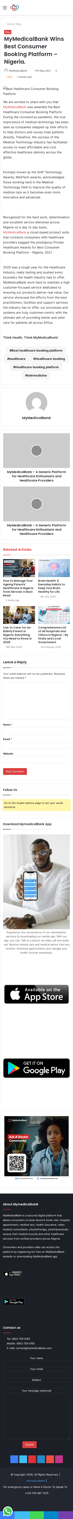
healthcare (17, 359)
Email (7, 739)
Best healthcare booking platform (36, 350)
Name (7, 724)
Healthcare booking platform (37, 367)
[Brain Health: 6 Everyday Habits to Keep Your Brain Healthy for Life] (54, 568)
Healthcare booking (50, 359)
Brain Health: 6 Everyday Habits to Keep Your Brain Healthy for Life (51, 586)
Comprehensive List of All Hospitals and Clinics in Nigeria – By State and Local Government (53, 635)
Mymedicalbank (36, 1480)
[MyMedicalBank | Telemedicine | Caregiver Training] (14, 7)
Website (8, 753)
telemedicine (37, 375)
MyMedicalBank (18, 70)
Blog (19, 24)
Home (10, 24)
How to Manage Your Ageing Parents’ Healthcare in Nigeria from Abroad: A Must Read (18, 588)
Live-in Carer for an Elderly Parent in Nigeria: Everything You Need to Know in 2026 (17, 635)
